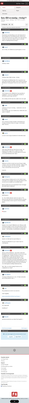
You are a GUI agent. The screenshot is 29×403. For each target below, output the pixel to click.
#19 (22, 300)
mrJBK (5, 105)
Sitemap (2, 360)
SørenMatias (7, 61)
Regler (17, 10)
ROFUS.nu (20, 0)
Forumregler (3, 368)
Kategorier (18, 7)
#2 (22, 44)
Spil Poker (18, 3)
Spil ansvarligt (11, 0)
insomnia (6, 161)
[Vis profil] (3, 32)
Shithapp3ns (7, 177)
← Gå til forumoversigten (6, 328)
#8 (22, 130)
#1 (22, 29)
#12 (22, 189)
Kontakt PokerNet (4, 364)
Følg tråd (5, 24)
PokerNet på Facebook (6, 386)
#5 (22, 87)
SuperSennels (7, 222)
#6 (22, 102)
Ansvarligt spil (4, 371)
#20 (22, 313)
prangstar (6, 75)
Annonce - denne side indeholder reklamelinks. (11, 27)
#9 (22, 144)
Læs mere (16, 399)
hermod (6, 47)
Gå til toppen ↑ (25, 328)
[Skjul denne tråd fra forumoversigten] (12, 24)
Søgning (4, 10)
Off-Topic (12, 20)
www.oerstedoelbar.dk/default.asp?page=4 (11, 296)
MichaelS (6, 316)
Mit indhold (4, 13)
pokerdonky (7, 32)
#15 (22, 233)
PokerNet (2, 3)
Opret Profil (18, 336)
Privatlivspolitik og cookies (6, 366)
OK (14, 401)
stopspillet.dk (16, 0)
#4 (22, 72)
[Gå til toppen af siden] (14, 351)
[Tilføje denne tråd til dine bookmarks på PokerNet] (9, 24)
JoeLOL (6, 133)
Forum (22, 3)
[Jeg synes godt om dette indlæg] (25, 29)
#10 (22, 158)
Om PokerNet (4, 369)
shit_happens (7, 274)
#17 (22, 271)
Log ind (11, 336)
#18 (22, 285)
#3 (22, 58)
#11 (22, 173)
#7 (22, 116)
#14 (22, 219)
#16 (22, 247)
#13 (22, 205)
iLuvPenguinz (7, 236)
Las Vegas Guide (4, 359)
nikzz (5, 288)
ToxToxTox (6, 208)
